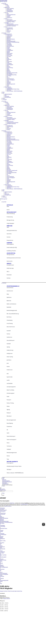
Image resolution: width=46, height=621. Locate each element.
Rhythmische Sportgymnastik (12, 72)
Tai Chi (8, 77)
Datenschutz (19, 612)
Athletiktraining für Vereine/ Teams (13, 89)
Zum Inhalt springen (3, 0)
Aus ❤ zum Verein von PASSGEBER (39, 614)
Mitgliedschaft (7, 7)
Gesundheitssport (10, 50)
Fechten (8, 48)
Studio (3, 92)
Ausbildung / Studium (11, 21)
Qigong (8, 69)
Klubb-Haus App (10, 28)
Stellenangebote (9, 19)
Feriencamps (6, 96)
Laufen (8, 62)
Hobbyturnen (9, 54)
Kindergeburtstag (7, 97)
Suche (1, 491)
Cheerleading (9, 44)
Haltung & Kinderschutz (11, 14)
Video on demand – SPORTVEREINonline (14, 91)
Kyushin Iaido (9, 61)
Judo (7, 57)
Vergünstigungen (10, 11)
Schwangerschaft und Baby (11, 74)
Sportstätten (6, 22)
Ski (7, 76)
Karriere (5, 18)
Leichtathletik (9, 63)
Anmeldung (4, 99)
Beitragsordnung (10, 10)
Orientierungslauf (10, 64)
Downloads (9, 30)
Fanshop (8, 31)
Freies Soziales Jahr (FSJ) (11, 20)
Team (8, 13)
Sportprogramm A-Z (8, 131)
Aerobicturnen (9, 36)
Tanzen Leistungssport (11, 79)
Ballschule (8, 38)
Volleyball (8, 82)
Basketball (8, 40)
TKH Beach (9, 90)
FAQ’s (8, 29)
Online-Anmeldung (10, 8)
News (8, 5)
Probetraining (9, 9)
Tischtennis (9, 81)
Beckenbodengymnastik (11, 41)
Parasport (8, 66)
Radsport (8, 70)
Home (3, 493)
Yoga (8, 183)
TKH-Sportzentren (10, 23)
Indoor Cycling (9, 55)
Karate (8, 58)
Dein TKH (4, 3)
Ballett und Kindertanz (11, 39)
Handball (8, 51)
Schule (3, 98)
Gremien (8, 16)
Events (8, 6)
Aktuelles (6, 4)
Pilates (8, 68)
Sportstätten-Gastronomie (11, 25)
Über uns (6, 12)
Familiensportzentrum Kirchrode (12, 24)
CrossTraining (9, 45)
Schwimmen (9, 75)
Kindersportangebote (8, 94)
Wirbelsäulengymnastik (11, 83)
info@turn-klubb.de (6, 598)
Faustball (8, 47)
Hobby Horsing (9, 53)
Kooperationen (9, 17)
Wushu (8, 84)
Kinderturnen (9, 59)
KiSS (8, 60)
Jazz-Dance (9, 56)
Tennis (8, 80)
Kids (3, 93)
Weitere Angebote (7, 184)
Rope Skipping (9, 73)
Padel (8, 65)
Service (5, 26)
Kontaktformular (10, 27)
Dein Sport (4, 130)
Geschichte (9, 15)
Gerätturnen (9, 49)
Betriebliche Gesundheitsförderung (13, 42)
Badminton (9, 37)
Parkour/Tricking (10, 67)
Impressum (14, 612)
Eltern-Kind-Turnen (10, 46)
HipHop (8, 52)
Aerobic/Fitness (9, 35)
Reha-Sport (9, 71)
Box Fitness (9, 43)
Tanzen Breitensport (10, 78)
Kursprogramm (9, 88)
